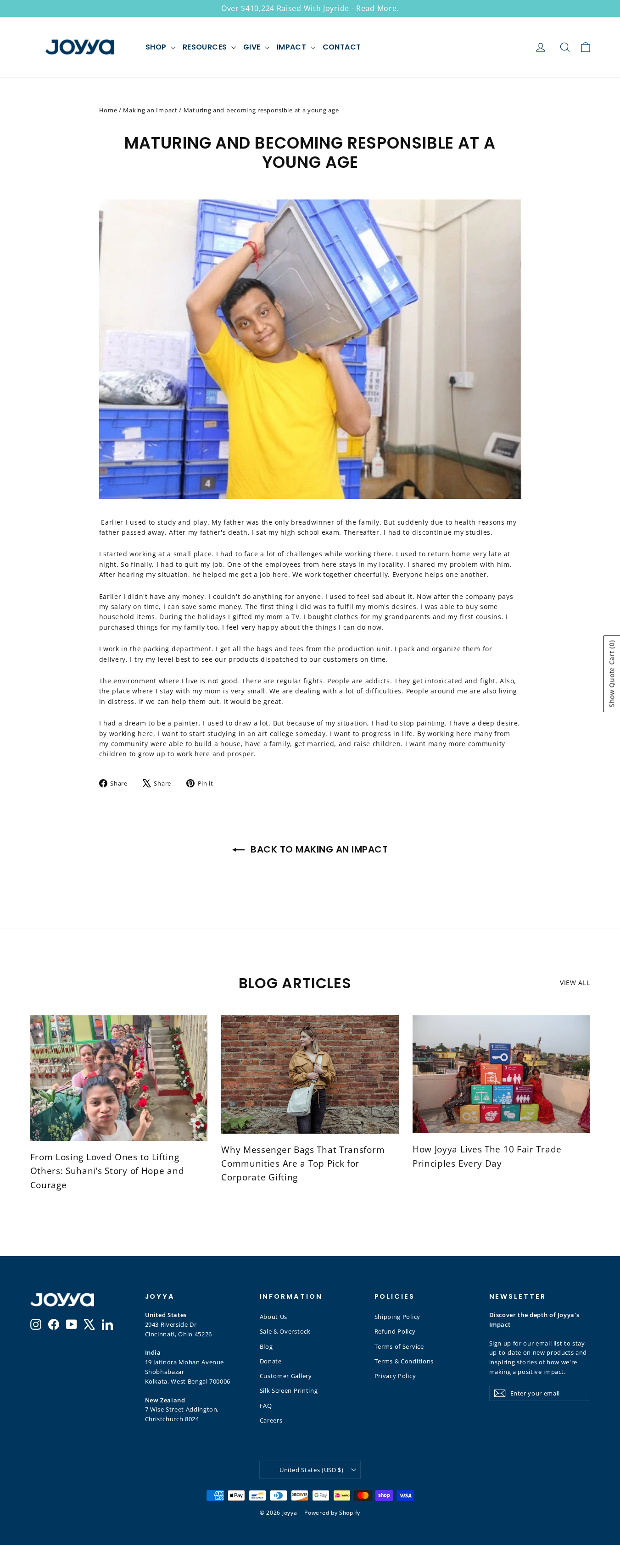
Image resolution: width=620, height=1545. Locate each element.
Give (253, 47)
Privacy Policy (395, 1376)
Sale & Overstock (285, 1331)
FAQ (266, 1405)
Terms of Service (399, 1346)
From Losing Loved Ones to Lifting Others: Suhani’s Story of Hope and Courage (107, 1171)
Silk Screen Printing (289, 1390)
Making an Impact (150, 110)
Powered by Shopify (332, 1513)
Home (108, 110)
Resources (206, 47)
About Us (274, 1316)
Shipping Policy (397, 1316)
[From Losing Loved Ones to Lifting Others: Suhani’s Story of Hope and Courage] (119, 1078)
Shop (156, 47)
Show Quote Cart (611, 673)
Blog (266, 1346)
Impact (292, 47)
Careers (271, 1420)
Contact (342, 47)
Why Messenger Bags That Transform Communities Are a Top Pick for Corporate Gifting (303, 1164)
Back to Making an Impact (318, 849)
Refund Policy (395, 1331)
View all (575, 982)
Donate (271, 1361)
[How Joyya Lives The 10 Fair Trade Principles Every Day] (501, 1074)
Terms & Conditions (404, 1361)
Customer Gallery (286, 1376)
